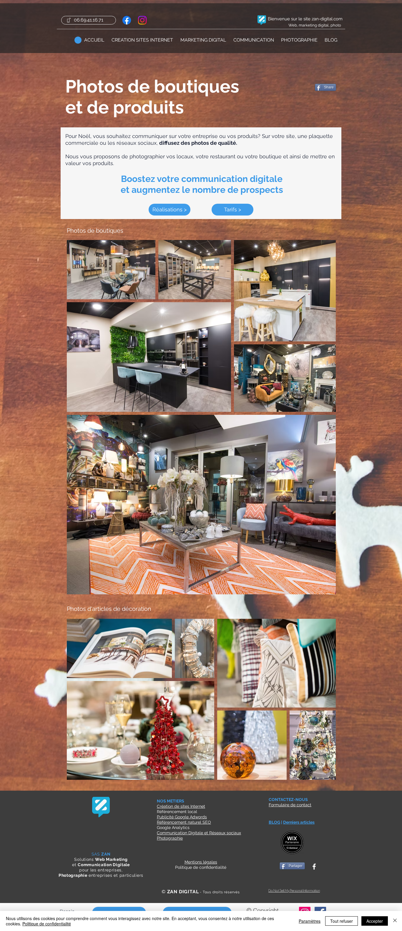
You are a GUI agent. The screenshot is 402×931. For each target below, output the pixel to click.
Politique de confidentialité (46, 924)
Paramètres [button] (309, 921)
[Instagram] (142, 20)
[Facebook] (126, 20)
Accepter (374, 921)
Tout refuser (341, 921)
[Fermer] (394, 921)
